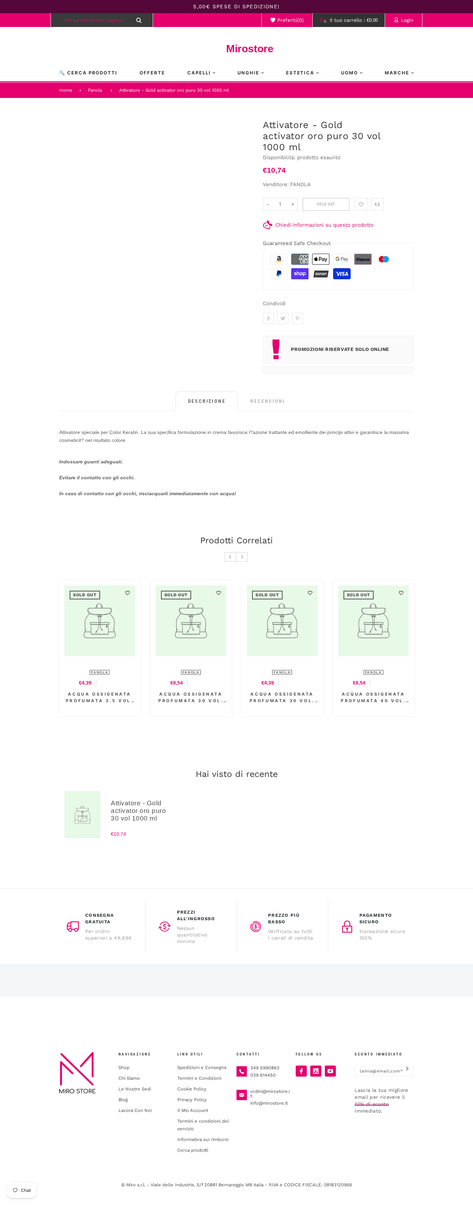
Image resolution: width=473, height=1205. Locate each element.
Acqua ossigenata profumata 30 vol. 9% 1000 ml (190, 697)
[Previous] (230, 557)
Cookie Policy (191, 1088)
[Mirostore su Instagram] (315, 1071)
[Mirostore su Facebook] (301, 1071)
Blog (123, 1099)
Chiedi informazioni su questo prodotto (324, 225)
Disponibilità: (280, 157)
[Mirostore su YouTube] (330, 1071)
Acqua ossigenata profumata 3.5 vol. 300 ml (100, 697)
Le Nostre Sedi (134, 1088)
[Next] (242, 557)
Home (65, 90)
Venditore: (275, 184)
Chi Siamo (129, 1078)
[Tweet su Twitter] (282, 318)
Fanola (95, 90)
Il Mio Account (192, 1110)
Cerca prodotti (192, 1150)
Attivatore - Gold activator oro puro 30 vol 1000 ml (174, 90)
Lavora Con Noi (135, 1110)
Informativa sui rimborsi (203, 1139)
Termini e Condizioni (199, 1078)
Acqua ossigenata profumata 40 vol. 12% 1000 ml (373, 697)
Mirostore (236, 48)
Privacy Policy (192, 1099)
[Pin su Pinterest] (297, 318)
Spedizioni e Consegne (202, 1067)
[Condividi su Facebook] (268, 318)
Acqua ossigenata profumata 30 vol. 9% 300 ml (282, 697)
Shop (124, 1067)
